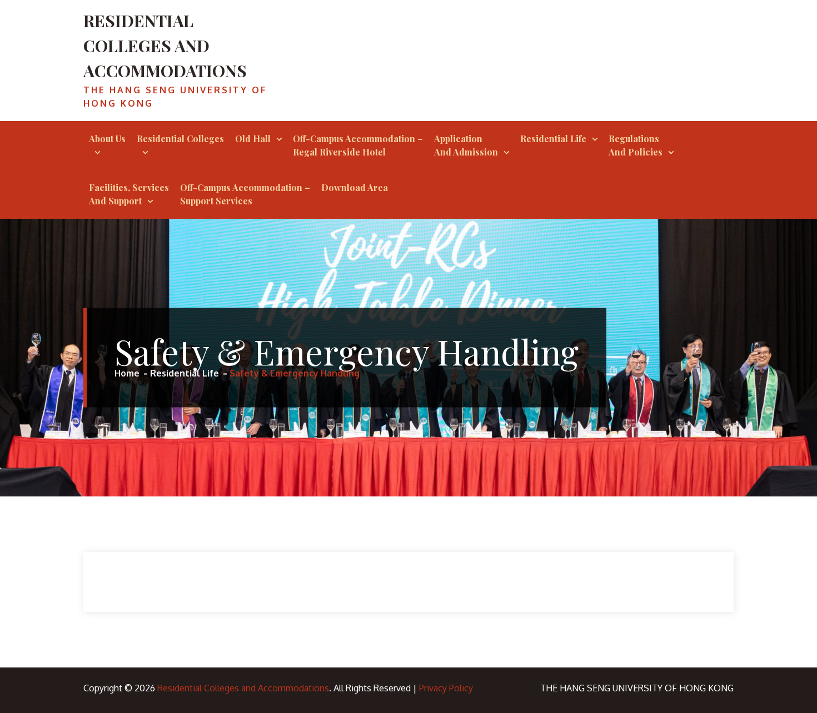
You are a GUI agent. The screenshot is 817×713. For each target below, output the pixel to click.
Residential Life (553, 138)
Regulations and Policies (635, 145)
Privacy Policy (446, 688)
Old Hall (253, 138)
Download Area (354, 187)
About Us (107, 138)
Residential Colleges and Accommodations (165, 45)
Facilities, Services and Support (129, 194)
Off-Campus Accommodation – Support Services (245, 194)
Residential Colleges (180, 138)
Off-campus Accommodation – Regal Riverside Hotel (358, 145)
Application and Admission (466, 145)
